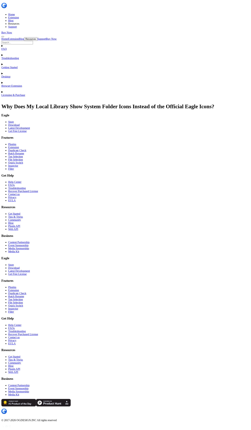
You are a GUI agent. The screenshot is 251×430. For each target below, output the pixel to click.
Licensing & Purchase (13, 95)
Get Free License (17, 131)
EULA (12, 200)
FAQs (11, 185)
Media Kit (13, 251)
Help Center (14, 182)
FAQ (4, 48)
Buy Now (6, 32)
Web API (13, 229)
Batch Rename (16, 153)
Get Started (14, 213)
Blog (10, 222)
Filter (11, 168)
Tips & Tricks (15, 216)
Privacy (12, 197)
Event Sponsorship (18, 245)
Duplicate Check (17, 150)
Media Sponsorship (18, 248)
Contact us (14, 194)
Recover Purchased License (23, 191)
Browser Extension (11, 85)
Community (14, 219)
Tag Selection (15, 156)
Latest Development (19, 128)
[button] (125, 42)
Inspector (13, 165)
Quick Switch (15, 162)
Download (14, 124)
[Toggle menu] (2, 36)
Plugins (12, 144)
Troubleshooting (10, 58)
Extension (13, 147)
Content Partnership (19, 242)
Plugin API (14, 226)
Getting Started (9, 67)
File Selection (15, 159)
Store (11, 121)
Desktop (5, 76)
